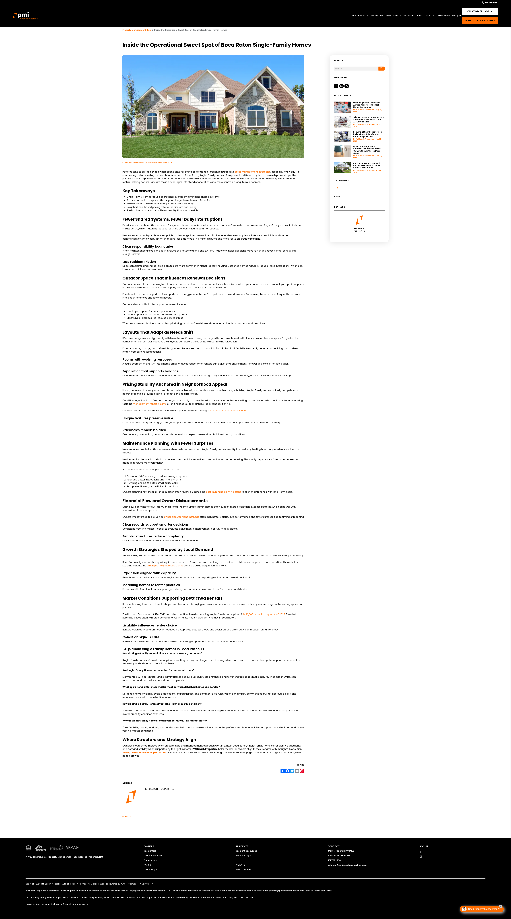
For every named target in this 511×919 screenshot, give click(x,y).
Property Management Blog (136, 30)
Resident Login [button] (243, 855)
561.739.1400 (491, 2)
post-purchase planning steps (223, 492)
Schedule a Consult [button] (479, 20)
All (338, 188)
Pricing (147, 864)
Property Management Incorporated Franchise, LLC (75, 856)
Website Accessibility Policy (318, 890)
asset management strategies (252, 171)
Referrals (409, 15)
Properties (377, 15)
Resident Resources (246, 850)
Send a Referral (244, 869)
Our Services (358, 15)
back (127, 816)
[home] (25, 16)
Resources (392, 15)
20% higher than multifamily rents (226, 410)
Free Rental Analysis (450, 15)
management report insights (149, 404)
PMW (123, 884)
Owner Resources (153, 855)
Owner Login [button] (150, 869)
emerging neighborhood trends (165, 565)
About (428, 15)
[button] (336, 86)
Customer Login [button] (480, 11)
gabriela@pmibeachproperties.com (346, 865)
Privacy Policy (146, 884)
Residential (150, 850)
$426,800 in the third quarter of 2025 (264, 614)
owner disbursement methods (181, 517)
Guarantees (150, 860)
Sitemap (132, 884)
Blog (419, 15)
